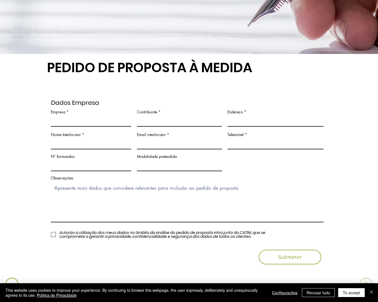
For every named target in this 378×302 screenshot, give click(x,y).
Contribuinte (147, 112)
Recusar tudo (318, 292)
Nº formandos (63, 156)
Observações (62, 178)
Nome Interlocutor (66, 135)
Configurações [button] (284, 292)
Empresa (58, 112)
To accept (351, 292)
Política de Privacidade (57, 295)
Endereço (235, 112)
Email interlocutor (151, 135)
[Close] (371, 293)
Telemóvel (235, 135)
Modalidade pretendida (157, 156)
